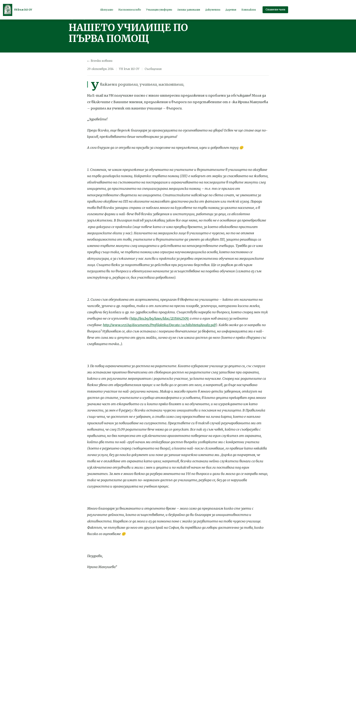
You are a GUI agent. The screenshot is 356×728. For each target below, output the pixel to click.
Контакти (248, 9)
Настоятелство (129, 9)
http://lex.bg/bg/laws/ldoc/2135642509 (159, 318)
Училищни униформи (159, 9)
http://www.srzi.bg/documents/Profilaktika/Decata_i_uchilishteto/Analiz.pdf (159, 325)
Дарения (230, 9)
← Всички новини (99, 61)
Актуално (106, 9)
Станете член (275, 9)
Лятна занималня (188, 9)
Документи (212, 9)
